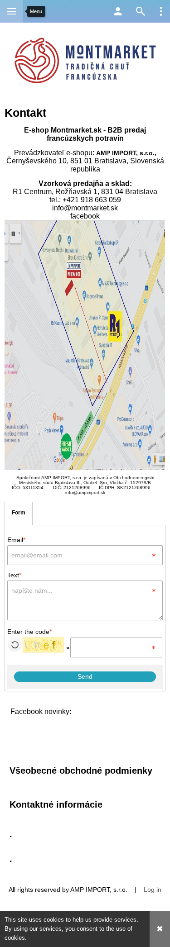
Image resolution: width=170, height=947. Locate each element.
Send (85, 676)
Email (16, 539)
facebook (85, 216)
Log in (152, 889)
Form (18, 512)
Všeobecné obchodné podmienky (81, 771)
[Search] (140, 11)
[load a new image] (15, 645)
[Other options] (161, 11)
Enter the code (29, 631)
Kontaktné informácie (56, 804)
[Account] (118, 11)
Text (14, 575)
